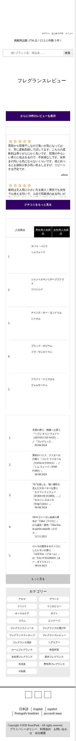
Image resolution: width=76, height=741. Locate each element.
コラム (22, 620)
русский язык (53, 713)
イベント (22, 606)
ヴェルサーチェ (39, 385)
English (38, 709)
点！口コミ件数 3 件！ (48, 40)
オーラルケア (22, 613)
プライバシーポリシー (23, 729)
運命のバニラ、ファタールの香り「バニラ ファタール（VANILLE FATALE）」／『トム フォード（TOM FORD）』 (46, 463)
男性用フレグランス (54, 664)
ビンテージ (54, 620)
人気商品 (20, 229)
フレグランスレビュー (54, 635)
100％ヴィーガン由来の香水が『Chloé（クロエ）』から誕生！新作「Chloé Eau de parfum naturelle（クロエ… (46, 525)
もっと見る (38, 578)
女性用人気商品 (61, 231)
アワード (54, 599)
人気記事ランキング (38, 419)
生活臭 (22, 664)
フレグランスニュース (22, 628)
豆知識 (22, 671)
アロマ (22, 599)
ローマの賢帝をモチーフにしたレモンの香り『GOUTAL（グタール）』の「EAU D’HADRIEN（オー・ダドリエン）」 (46, 554)
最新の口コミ (38, 130)
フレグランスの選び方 (54, 628)
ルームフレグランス (22, 649)
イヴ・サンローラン (41, 352)
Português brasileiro (27, 713)
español (52, 709)
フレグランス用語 (22, 642)
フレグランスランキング (22, 635)
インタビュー (54, 606)
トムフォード (38, 252)
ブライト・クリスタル (43, 379)
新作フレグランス (54, 656)
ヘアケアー (54, 642)
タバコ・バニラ (39, 246)
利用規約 (45, 729)
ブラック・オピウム (41, 346)
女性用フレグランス (22, 656)
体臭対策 (54, 649)
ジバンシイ (37, 289)
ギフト (54, 613)
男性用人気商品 (43, 231)
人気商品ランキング (38, 222)
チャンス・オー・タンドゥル (46, 312)
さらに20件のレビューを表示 (38, 116)
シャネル (36, 318)
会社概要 (40, 733)
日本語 (23, 709)
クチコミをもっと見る (38, 204)
